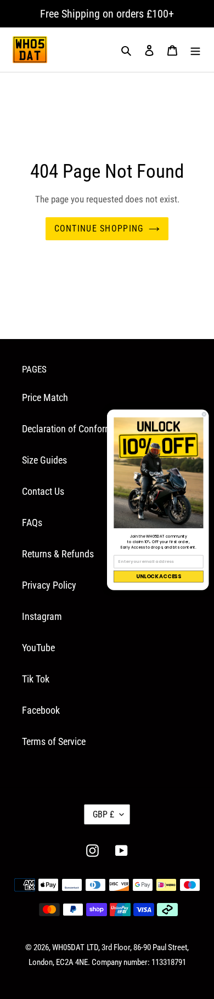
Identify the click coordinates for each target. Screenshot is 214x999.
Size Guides (44, 460)
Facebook (41, 710)
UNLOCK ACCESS (158, 576)
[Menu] (195, 50)
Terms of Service (54, 741)
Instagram (42, 616)
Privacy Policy (49, 585)
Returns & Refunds (58, 554)
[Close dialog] (204, 414)
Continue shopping (99, 228)
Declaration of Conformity (72, 428)
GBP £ (103, 814)
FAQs (32, 522)
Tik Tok (35, 679)
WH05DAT (68, 947)
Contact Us (43, 491)
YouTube (38, 647)
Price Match (45, 397)
